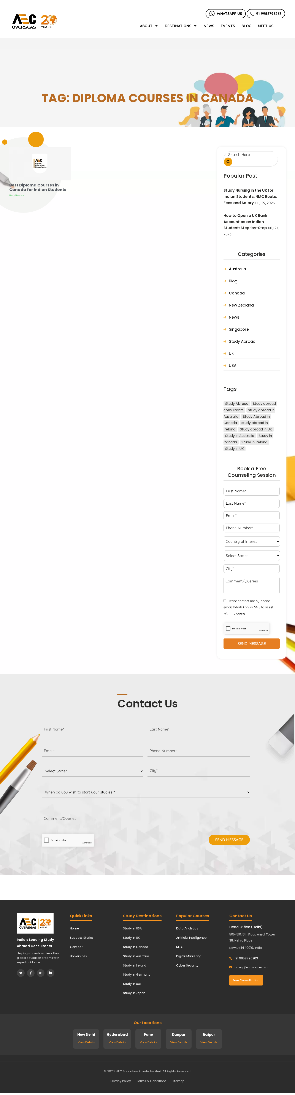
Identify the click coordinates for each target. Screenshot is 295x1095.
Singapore (239, 329)
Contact (76, 947)
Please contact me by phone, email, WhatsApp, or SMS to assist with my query (248, 607)
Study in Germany (136, 974)
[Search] (228, 162)
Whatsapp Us (229, 13)
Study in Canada (135, 947)
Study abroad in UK (256, 429)
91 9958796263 (268, 13)
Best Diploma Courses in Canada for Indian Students (37, 187)
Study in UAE (132, 984)
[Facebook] (31, 973)
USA (232, 365)
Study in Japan (134, 993)
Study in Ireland (254, 442)
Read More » (16, 195)
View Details (86, 1042)
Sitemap (178, 1081)
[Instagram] (40, 973)
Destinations (178, 25)
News (209, 25)
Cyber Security (187, 965)
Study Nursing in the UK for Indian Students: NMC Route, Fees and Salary (250, 196)
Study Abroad (242, 341)
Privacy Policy (121, 1081)
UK (231, 353)
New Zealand (241, 305)
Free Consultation (246, 980)
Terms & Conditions (151, 1081)
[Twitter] (21, 973)
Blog (246, 25)
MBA (179, 947)
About (146, 25)
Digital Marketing (188, 956)
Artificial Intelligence (191, 937)
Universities (78, 956)
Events (228, 25)
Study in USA (132, 928)
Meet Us (265, 25)
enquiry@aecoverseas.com (251, 967)
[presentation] (68, 840)
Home (74, 928)
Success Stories (82, 937)
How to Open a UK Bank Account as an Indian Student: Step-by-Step (245, 222)
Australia (237, 269)
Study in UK (234, 448)
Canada (237, 293)
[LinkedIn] (50, 973)
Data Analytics (187, 928)
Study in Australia (239, 435)
